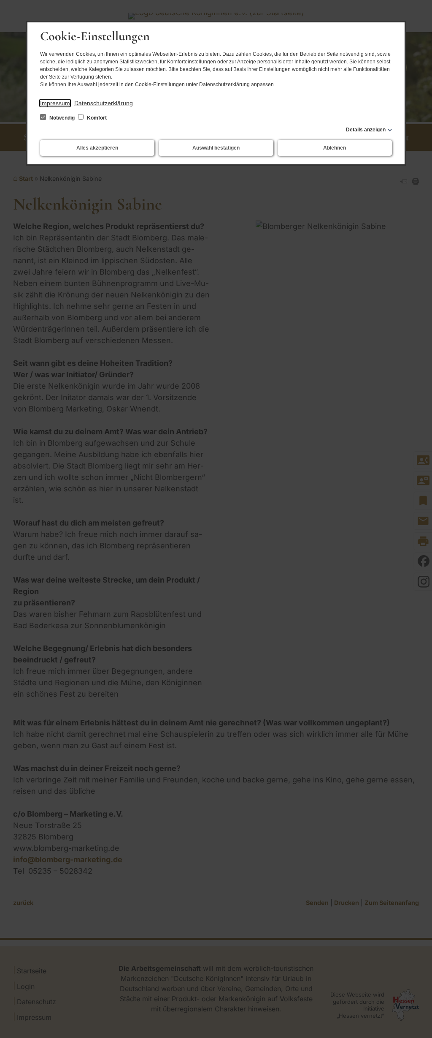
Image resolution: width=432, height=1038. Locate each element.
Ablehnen (334, 148)
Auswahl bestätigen (216, 148)
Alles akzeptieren (97, 148)
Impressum (55, 103)
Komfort (96, 118)
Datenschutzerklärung (103, 103)
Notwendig (62, 118)
